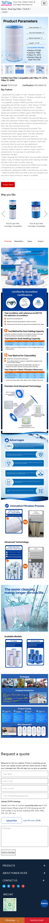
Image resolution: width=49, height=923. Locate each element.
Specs (30, 241)
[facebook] (18, 886)
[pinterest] (4, 886)
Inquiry (41, 241)
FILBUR (26, 9)
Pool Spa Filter (14, 9)
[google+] (13, 886)
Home (4, 9)
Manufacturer (19, 241)
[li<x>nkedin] (9, 886)
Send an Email (36, 920)
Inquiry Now (8, 184)
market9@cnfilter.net (33, 805)
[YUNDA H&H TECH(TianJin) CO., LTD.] (6, 2)
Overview (8, 241)
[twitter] (23, 886)
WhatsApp (11, 920)
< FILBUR (4, 12)
